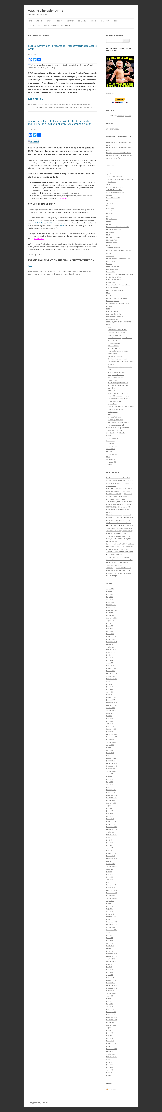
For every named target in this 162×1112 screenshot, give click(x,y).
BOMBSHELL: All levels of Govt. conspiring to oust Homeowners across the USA (119, 496)
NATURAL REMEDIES (112, 288)
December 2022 (111, 703)
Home (30, 21)
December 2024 (111, 642)
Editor (108, 533)
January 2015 (110, 919)
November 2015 (111, 893)
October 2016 (110, 864)
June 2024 (109, 658)
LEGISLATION (110, 272)
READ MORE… (64, 198)
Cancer (108, 200)
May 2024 (109, 660)
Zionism (109, 465)
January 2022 (110, 732)
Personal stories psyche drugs (116, 298)
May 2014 (109, 940)
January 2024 (110, 671)
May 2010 (109, 1067)
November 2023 (111, 673)
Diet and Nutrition (113, 346)
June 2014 (109, 938)
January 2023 (110, 700)
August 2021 (110, 745)
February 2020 (111, 758)
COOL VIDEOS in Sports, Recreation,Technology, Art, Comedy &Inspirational (120, 337)
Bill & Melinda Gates (113, 198)
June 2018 (109, 811)
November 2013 (111, 956)
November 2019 (111, 766)
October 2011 (110, 1022)
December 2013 (111, 954)
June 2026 (109, 594)
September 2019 (111, 771)
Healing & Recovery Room (116, 372)
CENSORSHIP (110, 208)
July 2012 (109, 999)
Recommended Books (113, 314)
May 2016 (109, 877)
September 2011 (111, 1025)
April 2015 (109, 911)
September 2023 (111, 679)
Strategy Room (112, 412)
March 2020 (110, 755)
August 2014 (110, 932)
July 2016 (109, 872)
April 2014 (109, 943)
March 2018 (110, 819)
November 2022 (111, 705)
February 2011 (111, 1043)
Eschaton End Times (113, 237)
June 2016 (109, 874)
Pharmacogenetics (112, 301)
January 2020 (110, 761)
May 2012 (109, 1004)
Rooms (108, 325)
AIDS (109, 327)
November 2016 (111, 861)
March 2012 (110, 1009)
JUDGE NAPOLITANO (112, 266)
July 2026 (109, 592)
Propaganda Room (112, 311)
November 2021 (111, 737)
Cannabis (109, 203)
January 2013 (110, 983)
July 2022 (109, 716)
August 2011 (110, 1028)
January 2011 (110, 1046)
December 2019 (111, 763)
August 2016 (110, 869)
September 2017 (111, 835)
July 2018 (109, 808)
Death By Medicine (114, 343)
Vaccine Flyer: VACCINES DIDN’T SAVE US (57, 26)
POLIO (108, 309)
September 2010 (111, 1057)
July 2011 (109, 1030)
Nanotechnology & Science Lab (118, 383)
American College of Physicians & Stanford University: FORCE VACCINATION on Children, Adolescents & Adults (59, 122)
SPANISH (109, 436)
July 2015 (109, 903)
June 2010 (109, 1065)
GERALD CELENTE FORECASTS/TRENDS (118, 251)
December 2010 (111, 1049)
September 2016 (111, 866)
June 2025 (109, 626)
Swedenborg (110, 441)
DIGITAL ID (109, 221)
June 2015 (109, 906)
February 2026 (111, 605)
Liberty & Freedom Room (53, 105)
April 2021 (109, 750)
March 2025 (110, 634)
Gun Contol (110, 256)
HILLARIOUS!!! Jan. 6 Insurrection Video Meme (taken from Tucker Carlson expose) (118, 509)
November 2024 (111, 644)
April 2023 (109, 692)
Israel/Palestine (111, 261)
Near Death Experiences (114, 290)
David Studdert (52, 223)
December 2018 (111, 795)
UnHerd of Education (115, 417)
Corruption (110, 211)
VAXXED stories (111, 454)
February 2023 (111, 697)
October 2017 (110, 832)
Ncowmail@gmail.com (124, 116)
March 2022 (110, 726)
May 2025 (109, 629)
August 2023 (110, 681)
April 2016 (109, 880)
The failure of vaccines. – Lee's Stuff (118, 478)
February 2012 (111, 1012)
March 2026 (110, 602)
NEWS (108, 293)
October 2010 (110, 1054)
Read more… (35, 98)
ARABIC (108, 184)
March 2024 (110, 666)
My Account (105, 21)
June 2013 (109, 969)
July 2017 (109, 840)
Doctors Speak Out (114, 348)
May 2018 (109, 814)
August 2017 (110, 837)
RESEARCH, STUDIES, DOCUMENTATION (119, 322)
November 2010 (111, 1051)
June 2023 (109, 687)
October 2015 (110, 895)
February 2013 (111, 980)
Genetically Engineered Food (117, 359)
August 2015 (110, 901)
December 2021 (111, 734)
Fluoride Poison (111, 243)
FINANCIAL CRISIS (111, 240)
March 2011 (110, 1041)
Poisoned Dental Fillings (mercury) (119, 399)
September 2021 (111, 742)
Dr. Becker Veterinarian (114, 229)
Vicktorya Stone (111, 557)
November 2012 (111, 988)
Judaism (109, 264)
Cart (48, 21)
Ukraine (109, 451)
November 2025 (111, 613)
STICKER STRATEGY (112, 129)
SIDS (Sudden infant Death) (115, 433)
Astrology (109, 195)
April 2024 (109, 663)
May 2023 (109, 689)
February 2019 (111, 790)
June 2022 (109, 718)
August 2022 (110, 713)
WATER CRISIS (110, 459)
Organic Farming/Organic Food (118, 393)
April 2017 (109, 848)
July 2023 (109, 684)
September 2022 (111, 710)
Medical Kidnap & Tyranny (115, 277)
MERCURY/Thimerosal (113, 280)
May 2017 (109, 845)
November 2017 (111, 829)
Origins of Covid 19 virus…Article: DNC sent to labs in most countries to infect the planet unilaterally (119, 528)
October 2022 (110, 708)
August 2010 (110, 1059)
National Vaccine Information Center (118, 285)
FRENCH (109, 245)
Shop (116, 21)
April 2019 (109, 784)
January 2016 (110, 888)
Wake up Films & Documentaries (118, 422)
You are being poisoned (116, 425)
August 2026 (110, 589)
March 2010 (110, 1073)
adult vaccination (71, 107)
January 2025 (110, 639)
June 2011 (109, 1033)
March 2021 (110, 753)
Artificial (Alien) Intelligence (115, 192)
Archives (39, 21)
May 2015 (109, 909)
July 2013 (109, 967)
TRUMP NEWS (110, 449)
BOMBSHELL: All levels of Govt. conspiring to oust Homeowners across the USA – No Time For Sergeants (120, 491)
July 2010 (109, 1062)
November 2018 (111, 798)
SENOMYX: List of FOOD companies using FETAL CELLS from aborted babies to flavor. (119, 520)
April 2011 (109, 1038)
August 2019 (110, 774)
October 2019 (110, 769)
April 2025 (109, 631)
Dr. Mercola (110, 232)
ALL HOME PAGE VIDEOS (114, 177)
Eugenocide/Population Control (118, 351)
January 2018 (110, 824)
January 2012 (110, 1014)
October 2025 (110, 615)
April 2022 (109, 724)
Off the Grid (111, 391)
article (61, 225)
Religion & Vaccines (112, 319)
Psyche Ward (112, 404)
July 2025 (109, 623)
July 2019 (109, 777)
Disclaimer (82, 21)
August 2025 (110, 621)
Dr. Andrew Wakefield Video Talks (117, 227)
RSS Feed (113, 1089)
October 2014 (110, 927)
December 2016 (111, 858)
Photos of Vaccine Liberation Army (117, 303)
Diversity (109, 224)
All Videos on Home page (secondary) (120, 179)
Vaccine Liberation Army (45, 11)
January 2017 (110, 856)
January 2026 (110, 607)
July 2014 (109, 935)
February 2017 (111, 853)
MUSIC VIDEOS (112, 380)
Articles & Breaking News (53, 271)
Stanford (67, 274)
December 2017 (111, 827)
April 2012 (109, 1006)
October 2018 (110, 800)
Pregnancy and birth (35, 107)
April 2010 (109, 1070)
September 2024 (111, 650)
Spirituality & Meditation (116, 409)
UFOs (109, 414)
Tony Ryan (109, 568)
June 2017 (109, 843)
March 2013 (110, 977)
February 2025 (111, 636)
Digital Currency (111, 219)
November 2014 (111, 925)
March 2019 (110, 787)
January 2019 (110, 792)
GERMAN (109, 253)
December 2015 (111, 890)
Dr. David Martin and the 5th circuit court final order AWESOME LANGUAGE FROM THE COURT (119, 549)
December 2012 (111, 985)
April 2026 (109, 599)
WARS (108, 457)
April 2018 (109, 816)
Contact (70, 21)
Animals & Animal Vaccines (116, 332)
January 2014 (110, 951)
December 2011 (111, 1017)
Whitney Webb (111, 462)
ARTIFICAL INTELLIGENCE (114, 190)
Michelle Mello (38, 223)
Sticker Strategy (34, 26)
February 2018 (111, 821)
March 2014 (110, 946)
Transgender (110, 443)
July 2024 (109, 655)
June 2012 (109, 1001)
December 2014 (111, 922)
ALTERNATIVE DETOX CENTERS (117, 330)
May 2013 (109, 972)
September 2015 (111, 898)
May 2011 (109, 1036)
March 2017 (110, 851)
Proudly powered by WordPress (38, 1103)
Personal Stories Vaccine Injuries (119, 396)
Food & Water (112, 354)
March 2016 (110, 882)
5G (107, 171)
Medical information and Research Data (119, 274)
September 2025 (111, 618)
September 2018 (111, 803)
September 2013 (111, 962)
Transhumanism (111, 446)
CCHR (108, 206)
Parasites (109, 295)
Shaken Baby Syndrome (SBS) (116, 430)
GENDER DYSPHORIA (113, 248)
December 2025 (111, 610)
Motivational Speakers (115, 377)
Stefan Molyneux (112, 438)
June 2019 (109, 779)
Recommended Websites (114, 317)
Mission (93, 21)
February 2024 (111, 668)
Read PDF (31, 266)
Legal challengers (112, 269)
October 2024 (110, 647)
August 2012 (110, 996)
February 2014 (111, 948)
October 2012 (110, 991)
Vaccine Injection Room (50, 107)
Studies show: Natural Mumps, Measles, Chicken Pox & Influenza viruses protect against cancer (119, 483)
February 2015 (111, 917)
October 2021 (110, 740)
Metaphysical (110, 282)
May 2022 (109, 721)
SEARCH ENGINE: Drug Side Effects (117, 428)
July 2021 (109, 747)
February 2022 (111, 729)
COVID (108, 216)
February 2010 (111, 1075)
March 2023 (110, 695)
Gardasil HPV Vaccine (115, 356)
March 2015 (110, 914)
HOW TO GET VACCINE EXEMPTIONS (118, 258)
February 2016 (111, 885)
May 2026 (109, 597)
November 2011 (111, 1020)
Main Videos (112, 182)
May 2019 (109, 782)
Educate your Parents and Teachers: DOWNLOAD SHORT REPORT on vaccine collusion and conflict (119, 155)
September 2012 (111, 993)
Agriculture (110, 174)
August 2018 (110, 806)
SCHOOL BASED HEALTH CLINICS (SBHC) (120, 406)
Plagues (109, 306)
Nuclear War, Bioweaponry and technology (76, 105)
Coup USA (109, 214)
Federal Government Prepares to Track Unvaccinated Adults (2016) (62, 47)
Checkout (58, 21)
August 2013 (110, 964)
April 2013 (109, 975)
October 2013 (110, 959)
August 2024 (110, 652)
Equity (108, 235)
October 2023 (110, 676)
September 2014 (111, 930)
